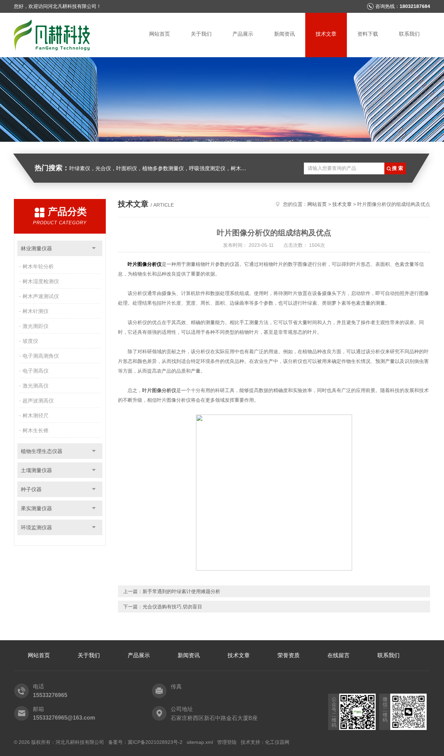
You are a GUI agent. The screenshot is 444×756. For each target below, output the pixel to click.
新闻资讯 (284, 34)
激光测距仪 (36, 326)
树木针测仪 (36, 311)
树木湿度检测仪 (41, 281)
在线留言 (338, 655)
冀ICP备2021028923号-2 (155, 742)
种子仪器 (31, 489)
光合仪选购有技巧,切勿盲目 (172, 606)
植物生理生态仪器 (41, 451)
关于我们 (201, 34)
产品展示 (242, 34)
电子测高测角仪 (41, 356)
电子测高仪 (36, 371)
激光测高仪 (36, 386)
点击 (93, 248)
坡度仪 (30, 341)
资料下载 (367, 34)
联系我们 (409, 34)
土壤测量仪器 (36, 470)
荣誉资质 (289, 655)
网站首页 (159, 34)
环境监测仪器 (36, 527)
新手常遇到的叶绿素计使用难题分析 (181, 591)
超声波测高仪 (38, 400)
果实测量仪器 (36, 508)
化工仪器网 (277, 742)
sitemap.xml (200, 742)
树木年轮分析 (38, 266)
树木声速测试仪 (41, 296)
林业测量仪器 (36, 248)
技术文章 (326, 34)
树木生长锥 (36, 430)
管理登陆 (227, 742)
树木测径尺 (36, 415)
